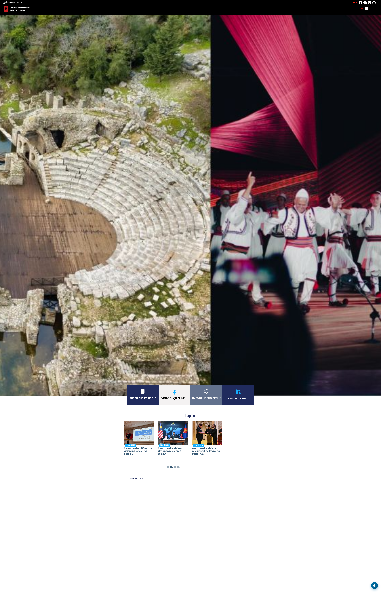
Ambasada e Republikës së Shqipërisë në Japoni (20, 9)
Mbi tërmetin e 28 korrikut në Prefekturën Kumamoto (206, 449)
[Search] (362, 9)
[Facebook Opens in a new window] (360, 3)
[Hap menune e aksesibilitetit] (374, 585)
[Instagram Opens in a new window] (369, 3)
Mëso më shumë (136, 478)
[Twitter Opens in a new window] (365, 3)
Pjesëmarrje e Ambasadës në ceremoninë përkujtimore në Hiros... (172, 451)
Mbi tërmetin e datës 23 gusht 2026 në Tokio (138, 449)
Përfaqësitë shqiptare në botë (15, 2)
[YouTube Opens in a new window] (373, 3)
